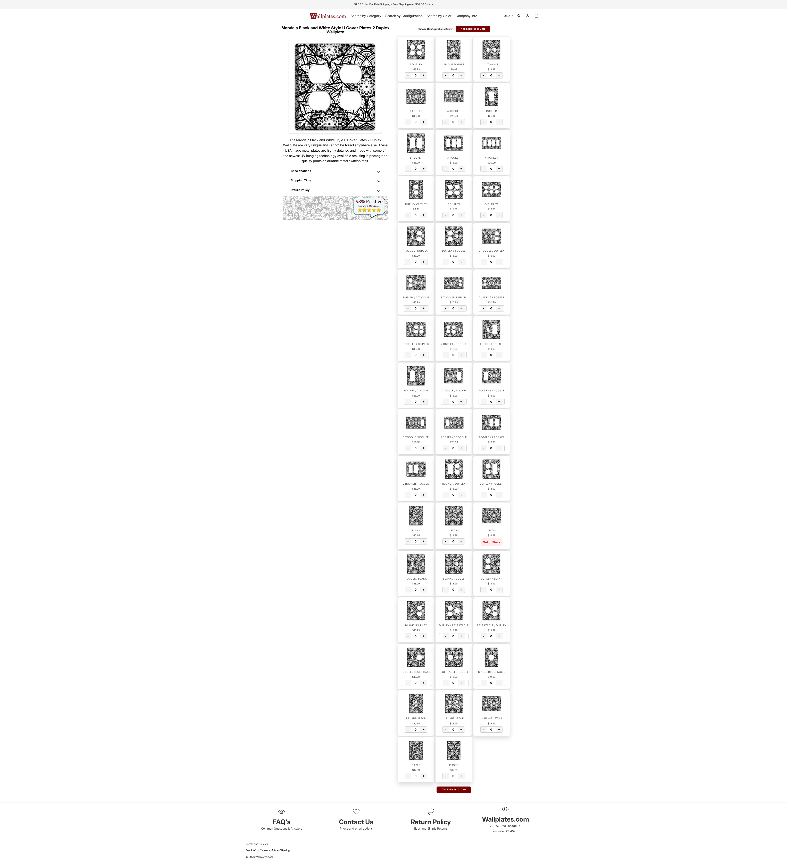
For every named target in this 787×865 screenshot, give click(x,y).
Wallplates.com (264, 856)
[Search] (518, 15)
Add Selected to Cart (473, 28)
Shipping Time (301, 180)
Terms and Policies (257, 844)
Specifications (301, 171)
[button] (416, 50)
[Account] (527, 15)
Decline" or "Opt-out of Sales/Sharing (268, 850)
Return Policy (300, 190)
